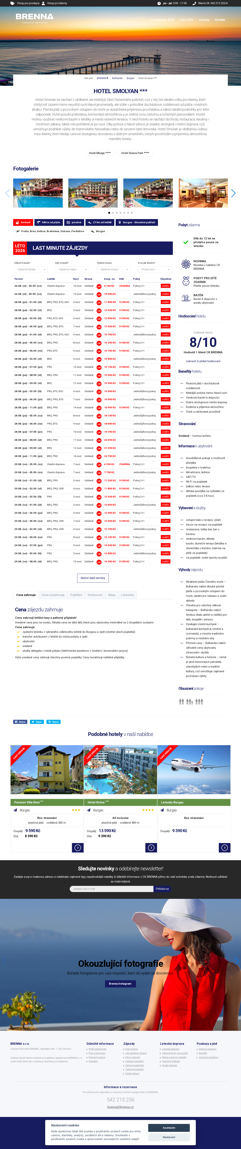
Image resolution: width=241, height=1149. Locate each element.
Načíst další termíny (93, 578)
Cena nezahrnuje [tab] (53, 595)
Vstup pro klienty (57, 3)
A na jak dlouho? (146, 263)
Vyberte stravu (104, 263)
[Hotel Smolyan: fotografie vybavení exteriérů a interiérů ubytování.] (38, 193)
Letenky (204, 19)
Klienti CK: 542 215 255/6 (213, 3)
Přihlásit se (162, 888)
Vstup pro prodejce (28, 3)
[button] (31, 269)
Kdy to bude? (61, 263)
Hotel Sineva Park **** (135, 153)
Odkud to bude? (22, 263)
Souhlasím (169, 1127)
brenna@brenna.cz (120, 1107)
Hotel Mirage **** (100, 153)
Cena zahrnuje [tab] (26, 595)
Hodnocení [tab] (95, 595)
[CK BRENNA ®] (34, 11)
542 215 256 (120, 1099)
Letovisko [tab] (127, 595)
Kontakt (220, 19)
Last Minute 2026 (162, 19)
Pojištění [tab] (76, 595)
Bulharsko (117, 78)
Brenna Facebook (120, 983)
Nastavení (169, 1137)
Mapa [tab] (111, 595)
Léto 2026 (186, 19)
